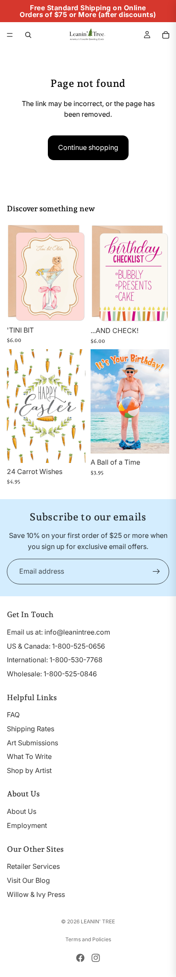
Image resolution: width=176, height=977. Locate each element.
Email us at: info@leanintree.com (58, 632)
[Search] (28, 35)
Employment (27, 825)
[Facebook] (80, 958)
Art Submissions (32, 742)
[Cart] (165, 35)
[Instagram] (96, 958)
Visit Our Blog (28, 880)
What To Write (29, 756)
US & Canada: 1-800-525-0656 (56, 646)
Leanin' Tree (98, 921)
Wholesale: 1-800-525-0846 (52, 674)
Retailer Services (33, 866)
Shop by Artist (29, 770)
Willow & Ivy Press (36, 894)
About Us (21, 811)
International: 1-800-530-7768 (55, 659)
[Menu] (10, 35)
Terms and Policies (88, 939)
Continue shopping (88, 147)
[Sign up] (156, 571)
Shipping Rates (30, 728)
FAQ (13, 714)
